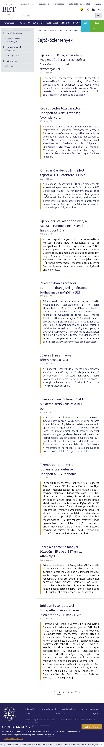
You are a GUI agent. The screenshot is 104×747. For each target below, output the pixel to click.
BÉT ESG (85, 25)
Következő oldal (90, 692)
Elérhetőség (58, 4)
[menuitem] (9, 23)
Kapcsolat (61, 713)
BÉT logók (9, 67)
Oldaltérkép (30, 709)
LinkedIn (99, 10)
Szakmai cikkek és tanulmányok (13, 40)
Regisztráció (43, 4)
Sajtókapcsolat (12, 56)
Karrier (27, 713)
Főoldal (42, 30)
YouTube (93, 10)
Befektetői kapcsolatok (79, 4)
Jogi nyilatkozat (49, 709)
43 (87, 692)
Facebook (87, 10)
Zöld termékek (96, 25)
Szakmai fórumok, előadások (13, 49)
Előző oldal (48, 692)
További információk (13, 738)
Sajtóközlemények (13, 33)
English (98, 4)
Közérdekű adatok (89, 709)
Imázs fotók (11, 61)
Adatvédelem (68, 709)
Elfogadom (92, 727)
